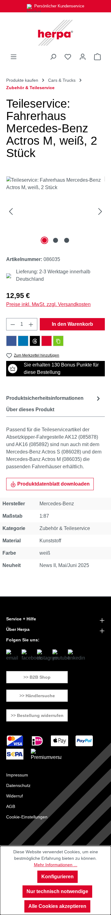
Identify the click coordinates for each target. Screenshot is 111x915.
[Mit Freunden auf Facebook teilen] (11, 341)
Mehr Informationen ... (55, 864)
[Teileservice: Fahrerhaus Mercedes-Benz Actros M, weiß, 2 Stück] (55, 211)
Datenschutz (18, 785)
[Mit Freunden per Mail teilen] (46, 341)
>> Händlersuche (37, 695)
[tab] (54, 398)
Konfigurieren (57, 876)
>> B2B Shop (37, 677)
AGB (10, 806)
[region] (55, 211)
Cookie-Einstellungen (26, 816)
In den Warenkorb (72, 324)
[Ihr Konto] (82, 57)
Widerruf (14, 795)
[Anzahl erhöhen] (31, 324)
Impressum (17, 774)
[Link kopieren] (58, 341)
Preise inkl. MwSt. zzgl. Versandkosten (48, 304)
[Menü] (13, 57)
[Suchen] (53, 57)
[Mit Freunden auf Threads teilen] (35, 341)
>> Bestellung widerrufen (37, 715)
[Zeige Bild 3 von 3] (66, 240)
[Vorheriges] (10, 211)
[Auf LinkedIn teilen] (23, 341)
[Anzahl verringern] (12, 324)
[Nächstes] (100, 211)
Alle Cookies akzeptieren (57, 906)
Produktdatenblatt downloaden (53, 483)
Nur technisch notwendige (57, 891)
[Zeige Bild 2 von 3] (55, 240)
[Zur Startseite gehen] (55, 33)
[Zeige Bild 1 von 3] (44, 240)
